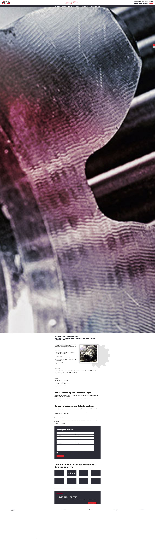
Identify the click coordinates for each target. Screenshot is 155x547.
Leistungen (146, 1)
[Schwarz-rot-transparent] (6, 3)
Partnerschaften (151, 1)
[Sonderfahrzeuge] (59, 473)
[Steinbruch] (84, 481)
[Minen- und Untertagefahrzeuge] (71, 473)
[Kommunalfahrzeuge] (96, 473)
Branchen (143, 1)
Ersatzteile (139, 1)
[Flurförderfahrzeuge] (71, 481)
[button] (146, 3)
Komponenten (136, 1)
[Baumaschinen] (96, 481)
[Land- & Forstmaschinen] (59, 481)
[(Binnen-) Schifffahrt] (84, 473)
